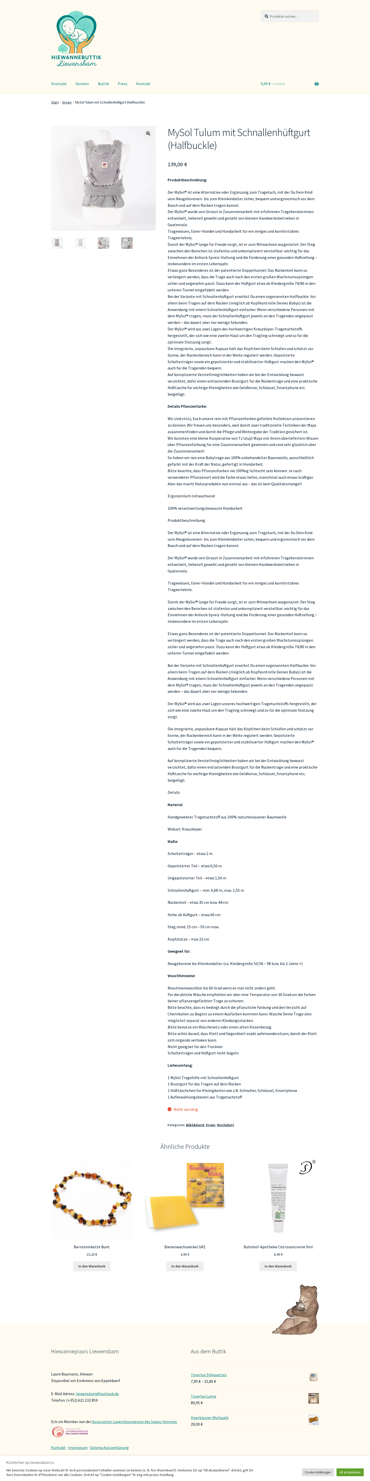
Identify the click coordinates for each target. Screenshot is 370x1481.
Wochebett (225, 1125)
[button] (148, 133)
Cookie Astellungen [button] (318, 1472)
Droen (66, 102)
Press (122, 83)
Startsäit (59, 83)
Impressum (78, 1447)
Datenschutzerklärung (109, 1447)
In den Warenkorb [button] (91, 1266)
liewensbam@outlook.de (97, 1393)
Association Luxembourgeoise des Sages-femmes (134, 1421)
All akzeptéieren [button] (350, 1472)
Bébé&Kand (195, 1125)
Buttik (103, 83)
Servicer (82, 83)
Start (55, 102)
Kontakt (143, 83)
